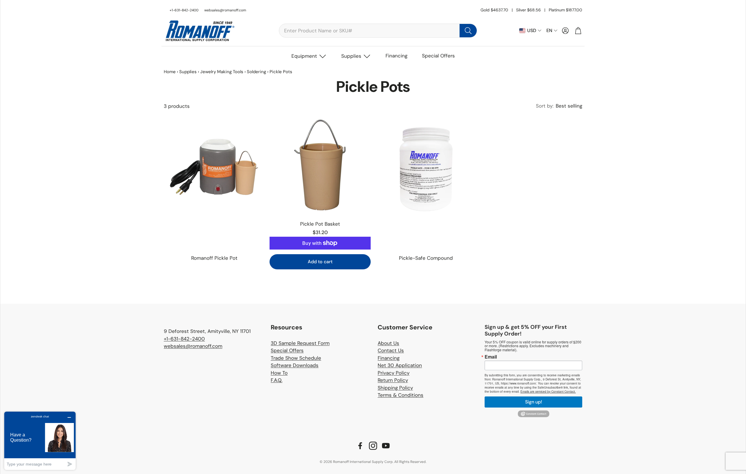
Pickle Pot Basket (320, 224)
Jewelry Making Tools (221, 72)
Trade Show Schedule (296, 358)
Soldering (256, 72)
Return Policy (393, 380)
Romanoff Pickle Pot (214, 258)
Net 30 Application (400, 365)
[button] (378, 30)
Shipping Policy (395, 388)
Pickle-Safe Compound (426, 258)
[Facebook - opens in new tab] (360, 446)
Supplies (351, 56)
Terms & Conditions (400, 395)
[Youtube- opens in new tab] (386, 446)
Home (170, 72)
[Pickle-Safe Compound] (425, 165)
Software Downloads (295, 365)
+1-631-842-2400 (184, 339)
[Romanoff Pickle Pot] (214, 165)
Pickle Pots (281, 72)
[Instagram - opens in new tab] (373, 446)
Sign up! (533, 402)
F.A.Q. (276, 380)
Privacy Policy (393, 373)
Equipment (304, 56)
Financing (396, 55)
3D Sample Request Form (300, 343)
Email (491, 356)
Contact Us (391, 350)
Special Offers (438, 55)
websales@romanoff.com (225, 10)
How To (279, 373)
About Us (388, 343)
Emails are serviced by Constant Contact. (548, 391)
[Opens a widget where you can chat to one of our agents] (40, 440)
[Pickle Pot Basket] (320, 165)
